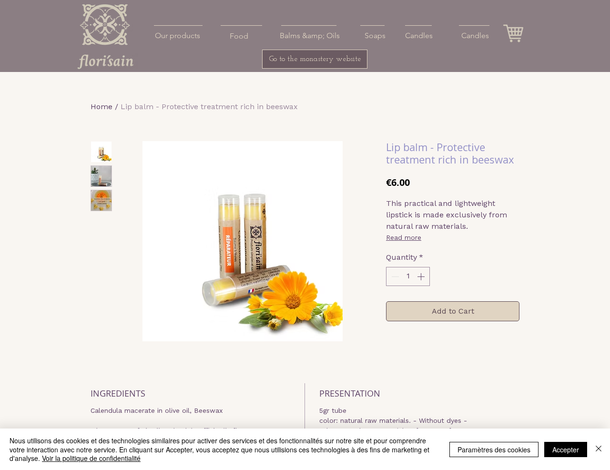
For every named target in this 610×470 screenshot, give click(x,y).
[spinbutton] (408, 276)
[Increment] (421, 276)
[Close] (598, 449)
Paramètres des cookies (494, 449)
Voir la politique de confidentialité (91, 458)
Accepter (565, 449)
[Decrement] (394, 276)
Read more (403, 237)
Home (101, 106)
